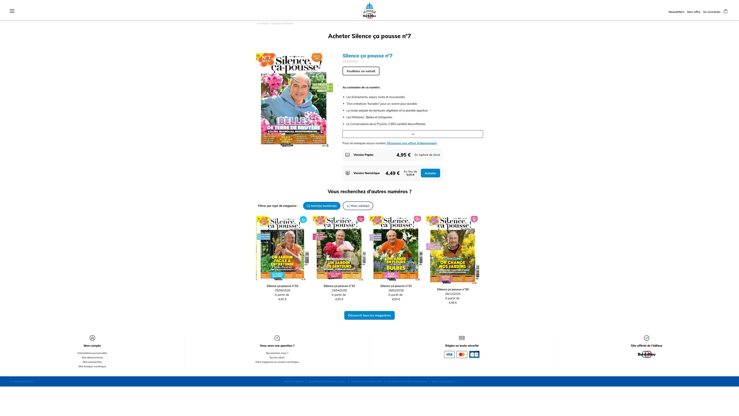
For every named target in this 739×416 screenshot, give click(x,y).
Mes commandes (92, 361)
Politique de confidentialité (366, 381)
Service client (277, 357)
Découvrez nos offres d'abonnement (412, 143)
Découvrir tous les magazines (369, 315)
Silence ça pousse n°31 (396, 286)
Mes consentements (443, 381)
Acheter (430, 173)
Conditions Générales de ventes (327, 381)
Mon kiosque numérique (92, 366)
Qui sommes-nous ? (277, 353)
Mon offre (693, 11)
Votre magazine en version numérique (277, 361)
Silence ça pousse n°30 (453, 289)
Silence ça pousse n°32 (339, 286)
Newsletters (676, 11)
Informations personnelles (92, 353)
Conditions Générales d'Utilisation (407, 381)
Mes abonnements (92, 357)
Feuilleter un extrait (361, 71)
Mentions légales (294, 381)
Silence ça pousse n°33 (282, 286)
